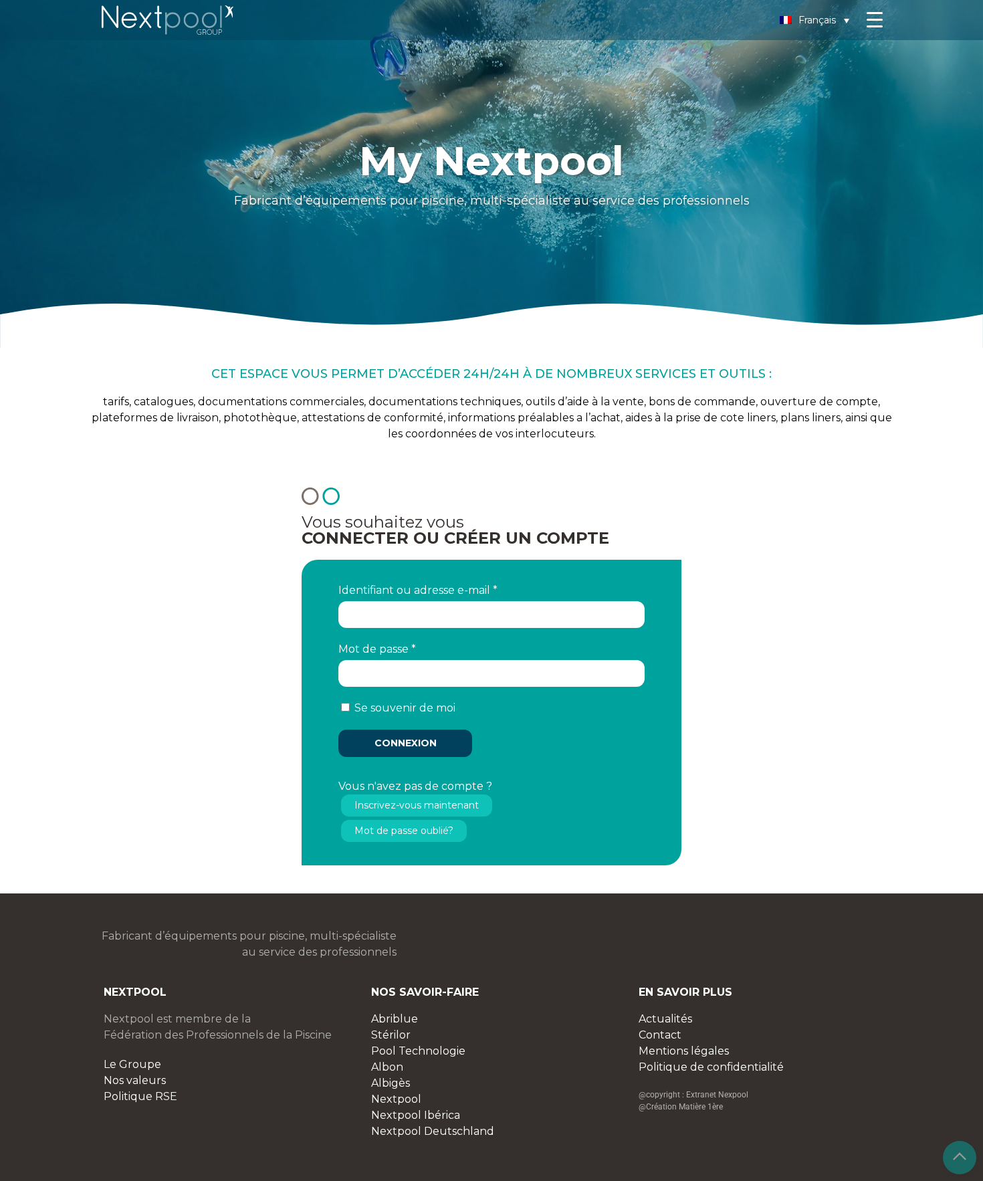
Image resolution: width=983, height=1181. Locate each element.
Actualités (665, 1018)
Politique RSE (140, 1096)
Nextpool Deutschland (432, 1131)
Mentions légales (684, 1051)
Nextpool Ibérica (415, 1115)
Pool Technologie (418, 1051)
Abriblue (394, 1018)
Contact (660, 1035)
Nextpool (396, 1099)
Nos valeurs (135, 1080)
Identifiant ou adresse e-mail (418, 590)
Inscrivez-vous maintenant (416, 805)
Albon (387, 1067)
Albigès (390, 1083)
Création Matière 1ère (684, 1106)
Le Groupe (132, 1064)
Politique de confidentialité (711, 1067)
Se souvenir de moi (404, 708)
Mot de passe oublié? (403, 831)
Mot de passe (377, 649)
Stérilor (391, 1035)
